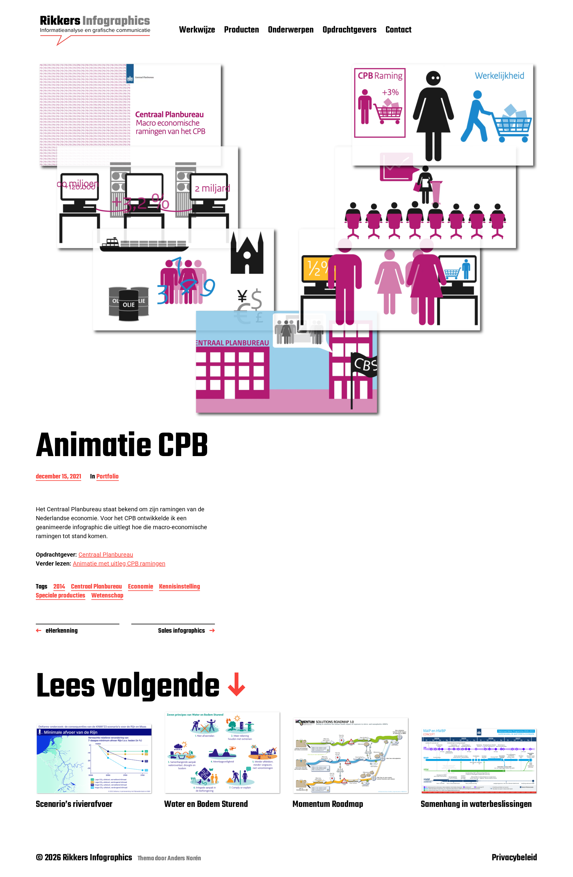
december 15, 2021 (58, 477)
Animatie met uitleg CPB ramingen (119, 563)
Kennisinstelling (179, 587)
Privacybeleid (514, 858)
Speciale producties (60, 596)
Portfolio (107, 477)
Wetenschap (107, 596)
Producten (241, 30)
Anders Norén (184, 858)
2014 (59, 587)
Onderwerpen (291, 30)
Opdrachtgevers (350, 30)
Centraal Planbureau (105, 554)
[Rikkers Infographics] (95, 30)
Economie (140, 587)
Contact (399, 30)
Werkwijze (197, 30)
